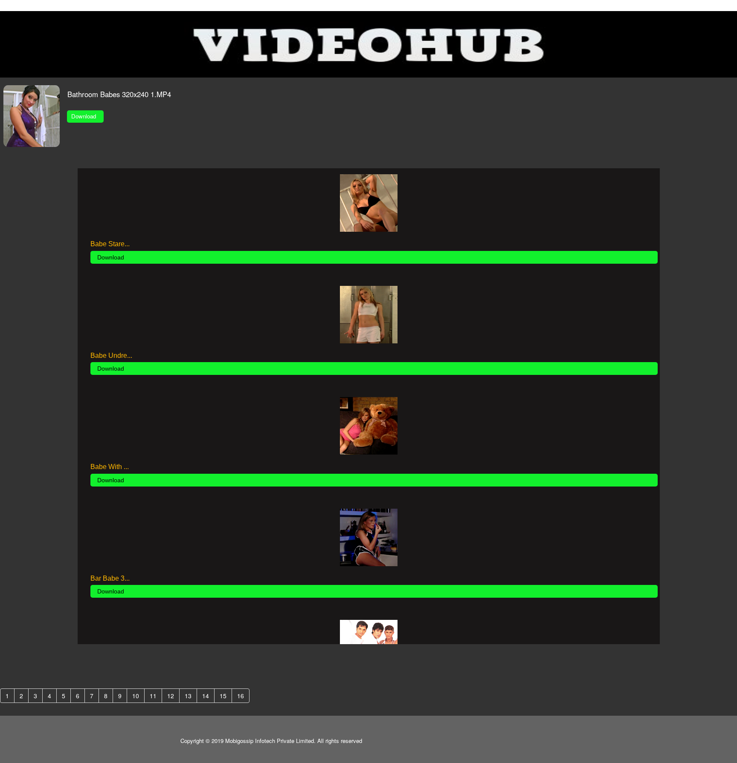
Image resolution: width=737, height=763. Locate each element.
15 (223, 695)
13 (188, 695)
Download (85, 116)
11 (153, 695)
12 (170, 695)
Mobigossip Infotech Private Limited (269, 741)
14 (205, 695)
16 (240, 695)
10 (135, 695)
